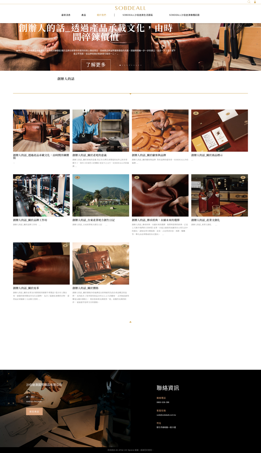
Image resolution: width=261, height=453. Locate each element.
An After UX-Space (125, 450)
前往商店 (34, 411)
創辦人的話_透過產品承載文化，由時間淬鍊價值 (96, 32)
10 (140, 65)
